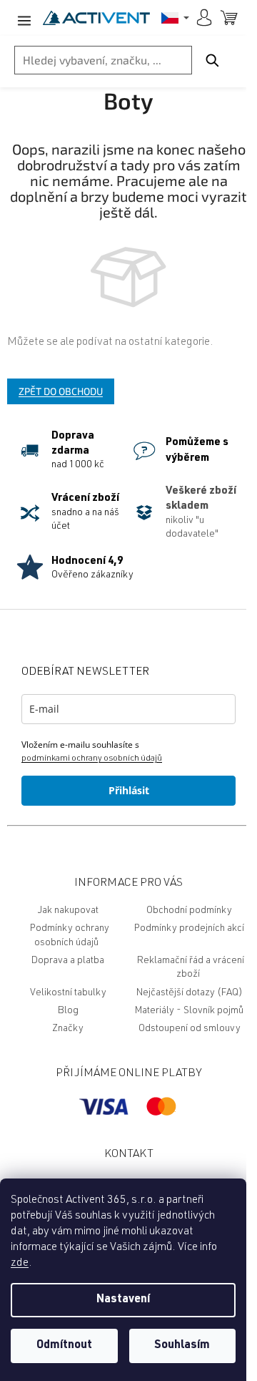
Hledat (212, 60)
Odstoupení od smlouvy (189, 1029)
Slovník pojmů (213, 1011)
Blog (68, 1011)
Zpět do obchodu (61, 391)
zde (20, 1263)
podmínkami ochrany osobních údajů (91, 758)
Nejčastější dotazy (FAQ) (189, 993)
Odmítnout (64, 1346)
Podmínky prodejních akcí (189, 929)
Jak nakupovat (68, 911)
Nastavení (123, 1300)
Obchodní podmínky (189, 911)
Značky (68, 1029)
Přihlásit (129, 790)
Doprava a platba (67, 961)
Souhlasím (182, 1346)
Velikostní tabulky (68, 993)
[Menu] (21, 18)
